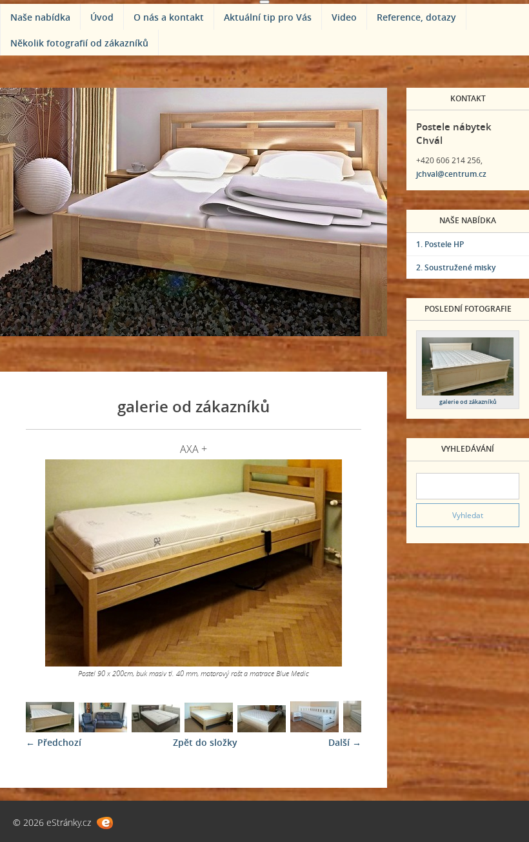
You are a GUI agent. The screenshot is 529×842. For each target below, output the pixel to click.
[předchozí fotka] (46, 563)
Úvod (102, 17)
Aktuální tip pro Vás (268, 17)
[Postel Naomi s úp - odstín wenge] (156, 729)
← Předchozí (53, 742)
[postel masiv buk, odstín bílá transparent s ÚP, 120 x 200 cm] (261, 729)
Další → (344, 742)
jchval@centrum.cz (451, 173)
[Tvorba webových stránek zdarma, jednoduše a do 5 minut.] (105, 823)
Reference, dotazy (416, 17)
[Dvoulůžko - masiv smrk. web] (209, 729)
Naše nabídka (40, 17)
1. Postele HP (440, 244)
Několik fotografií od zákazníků (79, 43)
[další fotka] (340, 563)
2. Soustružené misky (455, 267)
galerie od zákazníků (468, 401)
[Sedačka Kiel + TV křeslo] (103, 729)
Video (344, 17)
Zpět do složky (205, 742)
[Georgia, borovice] (50, 729)
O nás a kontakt (169, 17)
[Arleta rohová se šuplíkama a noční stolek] (314, 729)
